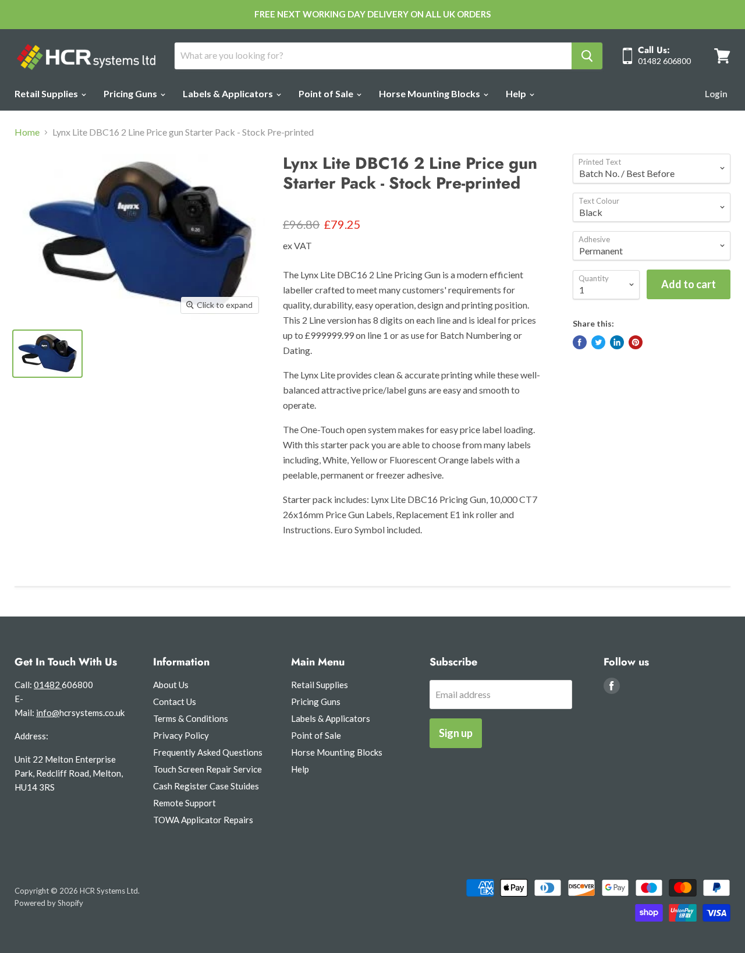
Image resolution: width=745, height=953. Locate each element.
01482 (48, 684)
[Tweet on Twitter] (598, 342)
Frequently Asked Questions (207, 752)
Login (716, 93)
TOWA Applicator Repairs (203, 819)
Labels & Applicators (229, 93)
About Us (171, 684)
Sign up (456, 733)
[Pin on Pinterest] (636, 342)
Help (517, 93)
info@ (47, 712)
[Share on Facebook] (580, 342)
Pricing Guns (131, 93)
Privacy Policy (181, 735)
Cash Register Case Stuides (206, 786)
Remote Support (184, 803)
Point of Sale (327, 93)
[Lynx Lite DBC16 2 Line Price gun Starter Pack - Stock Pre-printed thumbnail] (47, 354)
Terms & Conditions (190, 718)
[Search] (587, 55)
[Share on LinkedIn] (617, 342)
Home (27, 132)
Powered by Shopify (49, 903)
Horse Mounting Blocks (430, 93)
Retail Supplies (47, 93)
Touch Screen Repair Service (207, 769)
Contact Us (174, 701)
